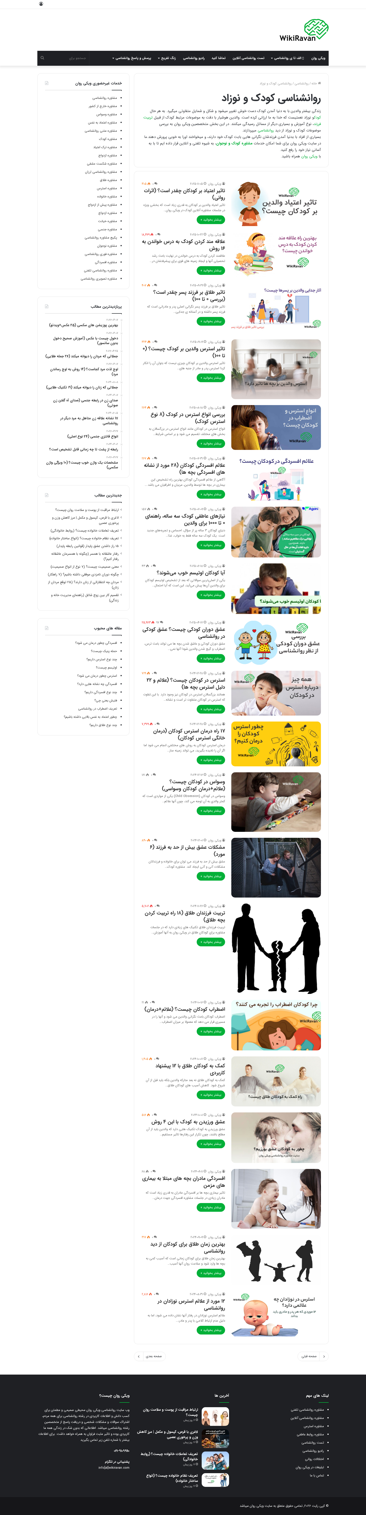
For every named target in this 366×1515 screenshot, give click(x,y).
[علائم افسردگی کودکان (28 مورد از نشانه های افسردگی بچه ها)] (276, 478)
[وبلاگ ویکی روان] (304, 30)
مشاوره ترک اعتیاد (105, 147)
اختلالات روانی (314, 1459)
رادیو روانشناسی (194, 58)
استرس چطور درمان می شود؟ (97, 675)
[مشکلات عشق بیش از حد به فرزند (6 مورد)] (276, 868)
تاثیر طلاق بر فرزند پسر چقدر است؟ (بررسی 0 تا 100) (189, 295)
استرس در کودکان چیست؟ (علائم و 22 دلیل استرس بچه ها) (186, 683)
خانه (314, 83)
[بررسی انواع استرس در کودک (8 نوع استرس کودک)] (276, 427)
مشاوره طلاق (108, 180)
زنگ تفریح (168, 58)
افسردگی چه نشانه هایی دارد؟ (97, 684)
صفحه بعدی (154, 1356)
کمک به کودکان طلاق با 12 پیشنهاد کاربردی (190, 1069)
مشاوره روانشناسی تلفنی (100, 270)
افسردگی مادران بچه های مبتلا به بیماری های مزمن (183, 1181)
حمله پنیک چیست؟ (104, 651)
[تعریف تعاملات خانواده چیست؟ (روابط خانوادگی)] (215, 1461)
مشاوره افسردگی (106, 262)
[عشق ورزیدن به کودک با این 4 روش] (276, 1137)
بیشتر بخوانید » (210, 219)
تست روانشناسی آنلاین (248, 58)
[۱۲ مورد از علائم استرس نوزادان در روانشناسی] (276, 1314)
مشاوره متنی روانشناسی (101, 130)
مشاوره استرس (107, 188)
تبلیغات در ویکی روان (310, 1467)
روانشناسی (302, 83)
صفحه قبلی (309, 1356)
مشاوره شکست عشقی (102, 163)
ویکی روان (318, 58)
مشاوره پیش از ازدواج (102, 204)
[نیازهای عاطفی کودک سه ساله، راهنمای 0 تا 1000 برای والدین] (276, 532)
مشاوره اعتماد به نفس (102, 122)
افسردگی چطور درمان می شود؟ (96, 643)
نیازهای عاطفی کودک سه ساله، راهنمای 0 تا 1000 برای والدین (185, 519)
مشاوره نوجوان (107, 245)
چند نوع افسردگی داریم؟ (100, 692)
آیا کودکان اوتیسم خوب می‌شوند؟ (191, 573)
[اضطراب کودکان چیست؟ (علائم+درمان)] (276, 1025)
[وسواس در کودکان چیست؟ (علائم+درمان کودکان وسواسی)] (276, 802)
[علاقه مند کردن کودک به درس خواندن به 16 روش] (276, 254)
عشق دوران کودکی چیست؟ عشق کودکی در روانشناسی (183, 632)
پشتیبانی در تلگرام (117, 1461)
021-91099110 (121, 1451)
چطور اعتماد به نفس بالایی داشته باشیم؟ (90, 717)
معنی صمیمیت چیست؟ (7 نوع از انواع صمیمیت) (85, 566)
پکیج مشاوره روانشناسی (101, 237)
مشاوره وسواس (106, 114)
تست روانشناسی (313, 1442)
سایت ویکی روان (260, 1506)
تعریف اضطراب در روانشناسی (97, 708)
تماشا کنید (219, 58)
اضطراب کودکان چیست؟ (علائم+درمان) (184, 1009)
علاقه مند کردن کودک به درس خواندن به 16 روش (183, 245)
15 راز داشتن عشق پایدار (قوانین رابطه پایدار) (88, 546)
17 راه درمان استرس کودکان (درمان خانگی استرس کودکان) (189, 734)
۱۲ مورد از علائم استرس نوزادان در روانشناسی (191, 1304)
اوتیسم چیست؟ (106, 667)
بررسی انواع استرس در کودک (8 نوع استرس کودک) (188, 418)
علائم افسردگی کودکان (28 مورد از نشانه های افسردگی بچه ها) (184, 468)
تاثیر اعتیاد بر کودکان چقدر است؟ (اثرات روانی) (184, 194)
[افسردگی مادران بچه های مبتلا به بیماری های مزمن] (276, 1199)
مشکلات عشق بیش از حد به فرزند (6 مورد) (187, 850)
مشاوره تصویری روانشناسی (99, 278)
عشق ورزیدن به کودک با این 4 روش (188, 1122)
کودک (317, 118)
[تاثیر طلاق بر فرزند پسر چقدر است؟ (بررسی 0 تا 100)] (276, 308)
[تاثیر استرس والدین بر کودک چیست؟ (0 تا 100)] (276, 369)
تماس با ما (317, 1475)
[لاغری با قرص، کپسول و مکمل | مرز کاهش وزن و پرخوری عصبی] (215, 1438)
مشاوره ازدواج (107, 155)
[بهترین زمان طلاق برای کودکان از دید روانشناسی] (276, 1260)
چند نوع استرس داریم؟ (101, 659)
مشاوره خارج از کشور (103, 106)
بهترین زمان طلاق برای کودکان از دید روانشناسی (187, 1247)
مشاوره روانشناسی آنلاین (307, 1418)
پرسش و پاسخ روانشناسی (133, 58)
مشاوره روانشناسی (104, 98)
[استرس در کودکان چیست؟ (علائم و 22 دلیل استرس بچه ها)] (276, 693)
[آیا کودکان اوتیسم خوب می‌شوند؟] (276, 588)
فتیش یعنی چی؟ (105, 700)
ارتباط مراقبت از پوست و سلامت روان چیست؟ (87, 510)
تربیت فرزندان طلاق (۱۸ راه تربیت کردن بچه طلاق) (185, 916)
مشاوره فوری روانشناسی (101, 254)
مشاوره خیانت (107, 221)
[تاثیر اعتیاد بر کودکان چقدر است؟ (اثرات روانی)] (276, 203)
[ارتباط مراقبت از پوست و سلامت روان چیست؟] (215, 1416)
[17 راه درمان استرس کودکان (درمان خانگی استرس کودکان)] (276, 744)
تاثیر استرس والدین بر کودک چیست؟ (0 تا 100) (184, 352)
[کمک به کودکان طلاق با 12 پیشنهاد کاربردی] (276, 1081)
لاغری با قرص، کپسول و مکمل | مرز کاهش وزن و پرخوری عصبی (167, 1434)
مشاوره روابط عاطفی (310, 1434)
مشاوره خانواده (107, 196)
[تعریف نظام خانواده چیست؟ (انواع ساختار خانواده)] (215, 1480)
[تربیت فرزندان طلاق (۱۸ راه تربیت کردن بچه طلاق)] (276, 949)
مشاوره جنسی (107, 229)
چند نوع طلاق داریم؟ (103, 725)
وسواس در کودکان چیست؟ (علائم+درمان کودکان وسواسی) (193, 785)
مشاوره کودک (108, 139)
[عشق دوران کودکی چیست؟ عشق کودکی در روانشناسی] (276, 642)
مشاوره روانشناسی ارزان (101, 172)
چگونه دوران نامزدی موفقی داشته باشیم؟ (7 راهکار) (83, 574)
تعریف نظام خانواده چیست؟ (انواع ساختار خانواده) (84, 538)
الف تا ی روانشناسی (288, 58)
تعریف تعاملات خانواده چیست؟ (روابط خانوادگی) (85, 530)
